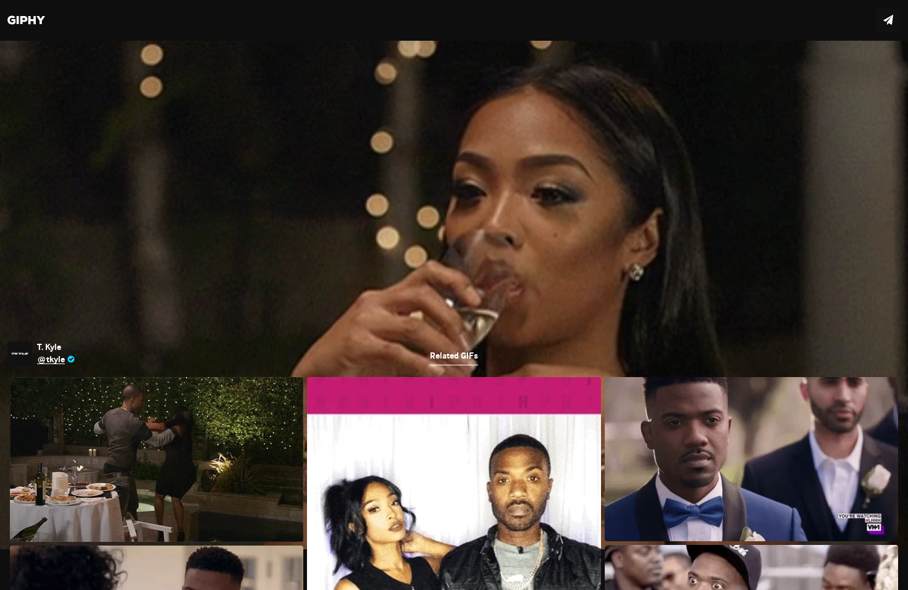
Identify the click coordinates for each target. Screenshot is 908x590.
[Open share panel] (888, 19)
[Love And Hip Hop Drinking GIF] (454, 295)
